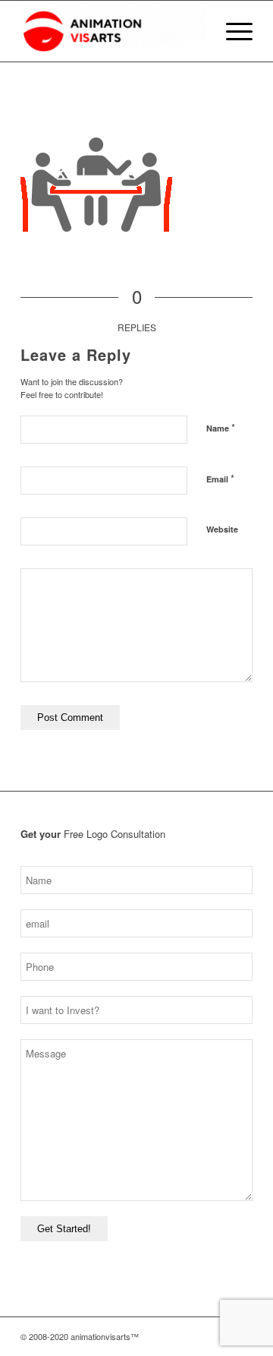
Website (222, 529)
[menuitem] (196, 31)
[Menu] (232, 31)
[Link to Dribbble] (218, 1336)
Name (220, 427)
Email (220, 478)
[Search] (196, 31)
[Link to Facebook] (195, 1336)
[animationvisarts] (113, 31)
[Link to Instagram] (173, 1336)
